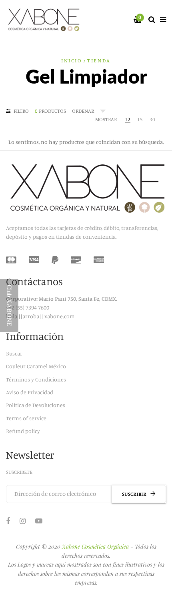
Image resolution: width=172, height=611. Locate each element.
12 (127, 119)
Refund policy (23, 430)
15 (140, 119)
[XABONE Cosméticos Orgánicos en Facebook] (8, 520)
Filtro (20, 111)
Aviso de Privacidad (29, 392)
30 (152, 119)
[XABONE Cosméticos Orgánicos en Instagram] (23, 520)
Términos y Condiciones (36, 379)
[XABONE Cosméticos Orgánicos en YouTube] (38, 520)
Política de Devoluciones (35, 404)
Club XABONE (9, 305)
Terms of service (26, 418)
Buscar (14, 353)
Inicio (71, 60)
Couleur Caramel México (36, 366)
